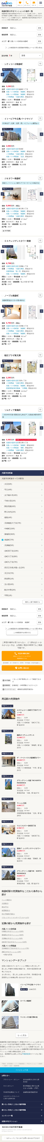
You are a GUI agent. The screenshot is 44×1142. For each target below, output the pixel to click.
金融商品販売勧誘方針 (30, 1092)
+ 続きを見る (7, 954)
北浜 (22, 156)
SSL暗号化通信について (11, 1092)
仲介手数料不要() (8, 914)
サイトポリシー (8, 1086)
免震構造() (6, 910)
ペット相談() (7, 900)
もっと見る (22, 1035)
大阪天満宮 (20, 97)
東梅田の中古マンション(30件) (13, 935)
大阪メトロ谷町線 (12, 92)
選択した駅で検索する (32, 602)
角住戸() (5, 907)
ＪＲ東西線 (10, 97)
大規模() (5, 903)
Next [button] (41, 74)
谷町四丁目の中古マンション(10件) (14, 942)
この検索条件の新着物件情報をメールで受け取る (25, 48)
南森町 (23, 92)
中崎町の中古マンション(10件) (13, 931)
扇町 (22, 448)
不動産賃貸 (26, 1054)
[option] (12, 75)
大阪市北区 (15, 89)
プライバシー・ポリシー (11, 1079)
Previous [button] (2, 74)
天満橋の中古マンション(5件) (12, 938)
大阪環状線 (10, 271)
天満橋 (24, 388)
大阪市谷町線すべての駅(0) (13, 478)
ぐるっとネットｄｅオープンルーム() (15, 917)
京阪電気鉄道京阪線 (13, 388)
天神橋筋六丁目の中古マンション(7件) (15, 948)
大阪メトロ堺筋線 (12, 94)
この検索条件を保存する (22, 632)
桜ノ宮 (18, 271)
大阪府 (8, 89)
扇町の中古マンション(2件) (11, 952)
